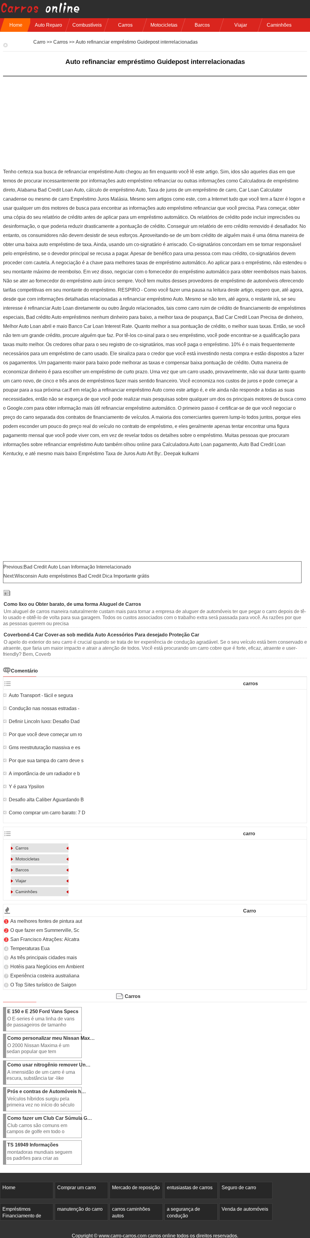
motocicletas (163, 25)
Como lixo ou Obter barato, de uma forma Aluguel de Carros (73, 604)
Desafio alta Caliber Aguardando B (46, 799)
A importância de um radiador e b (44, 773)
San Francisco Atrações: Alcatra (44, 939)
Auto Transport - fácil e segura (41, 695)
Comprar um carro (76, 1187)
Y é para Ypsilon (27, 786)
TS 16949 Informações (33, 1144)
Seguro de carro (239, 1187)
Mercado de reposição (136, 1187)
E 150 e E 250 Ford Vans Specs (43, 1011)
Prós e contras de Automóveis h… (46, 1091)
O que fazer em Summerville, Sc (45, 930)
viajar (240, 25)
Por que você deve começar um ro (45, 734)
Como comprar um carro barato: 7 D (47, 812)
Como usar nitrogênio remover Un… (49, 1064)
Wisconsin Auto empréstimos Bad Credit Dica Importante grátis (82, 576)
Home (15, 25)
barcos (202, 25)
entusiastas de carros (190, 1187)
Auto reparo (48, 25)
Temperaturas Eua (30, 948)
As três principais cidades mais (44, 957)
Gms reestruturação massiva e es (44, 747)
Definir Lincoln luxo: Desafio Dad (44, 721)
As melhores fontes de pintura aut (46, 921)
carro (39, 42)
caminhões (279, 25)
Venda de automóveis (245, 1209)
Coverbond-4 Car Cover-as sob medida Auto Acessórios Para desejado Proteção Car (102, 634)
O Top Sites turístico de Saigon (44, 984)
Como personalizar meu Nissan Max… (51, 1038)
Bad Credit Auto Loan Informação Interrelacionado (78, 566)
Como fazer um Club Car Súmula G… (49, 1118)
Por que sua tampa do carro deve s (46, 760)
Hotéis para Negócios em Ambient (47, 966)
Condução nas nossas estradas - (45, 708)
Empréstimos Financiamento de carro (21, 1215)
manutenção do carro (80, 1209)
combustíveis (87, 25)
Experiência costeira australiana (44, 975)
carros (125, 25)
